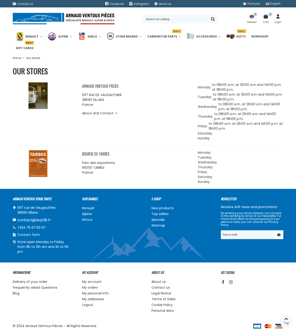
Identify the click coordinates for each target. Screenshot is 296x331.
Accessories (206, 36)
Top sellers (160, 214)
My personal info (95, 293)
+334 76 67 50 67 (31, 227)
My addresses (93, 299)
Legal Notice (161, 293)
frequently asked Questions (35, 287)
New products (162, 208)
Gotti (241, 34)
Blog (16, 293)
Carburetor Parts (163, 34)
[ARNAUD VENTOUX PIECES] (63, 19)
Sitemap (158, 225)
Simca (92, 36)
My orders (90, 287)
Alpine (63, 36)
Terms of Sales (163, 299)
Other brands (127, 36)
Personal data (162, 310)
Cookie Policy (162, 305)
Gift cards (25, 46)
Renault (31, 36)
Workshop (259, 36)
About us (158, 281)
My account (92, 281)
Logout (87, 305)
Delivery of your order (30, 281)
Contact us (160, 287)
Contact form (28, 234)
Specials (158, 219)
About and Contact (98, 113)
